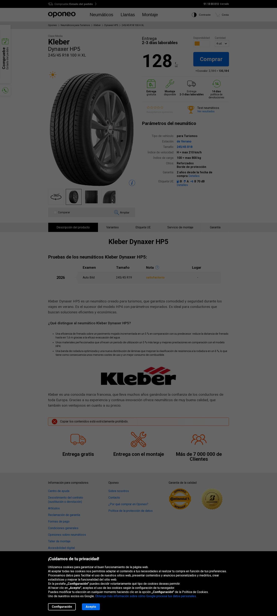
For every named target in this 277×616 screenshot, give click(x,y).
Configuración (62, 606)
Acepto (91, 606)
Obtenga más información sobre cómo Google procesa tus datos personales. (146, 596)
